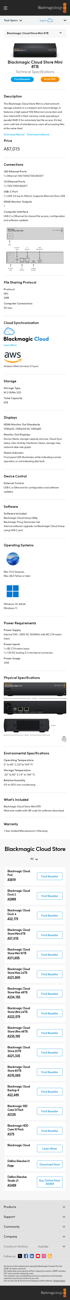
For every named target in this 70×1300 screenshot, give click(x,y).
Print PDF (50, 79)
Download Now (50, 1164)
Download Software (38, 134)
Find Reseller (22, 79)
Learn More (10, 345)
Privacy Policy (59, 1280)
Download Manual (14, 134)
